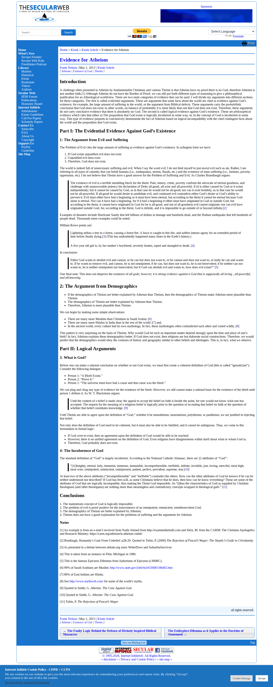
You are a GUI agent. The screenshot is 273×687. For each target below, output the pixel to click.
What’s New (26, 53)
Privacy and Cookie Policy (138, 659)
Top (252, 642)
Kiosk (25, 78)
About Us (27, 136)
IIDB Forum (29, 96)
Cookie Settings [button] (241, 678)
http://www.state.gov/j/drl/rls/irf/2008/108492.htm (141, 567)
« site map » (164, 659)
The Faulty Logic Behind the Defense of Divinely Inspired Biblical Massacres (109, 632)
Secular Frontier (31, 57)
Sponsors (206, 6)
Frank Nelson (68, 67)
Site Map (24, 154)
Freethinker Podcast (33, 64)
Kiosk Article (90, 50)
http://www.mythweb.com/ (86, 581)
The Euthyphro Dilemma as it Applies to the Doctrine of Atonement (205, 632)
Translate (238, 36)
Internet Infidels (29, 107)
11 (224, 487)
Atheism (66, 71)
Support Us (26, 143)
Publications (29, 100)
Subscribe (27, 129)
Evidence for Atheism (84, 60)
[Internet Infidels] (44, 21)
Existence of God (82, 71)
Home (22, 50)
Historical (27, 75)
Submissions (29, 111)
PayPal (25, 147)
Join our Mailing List (133, 642)
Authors (26, 89)
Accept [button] (262, 678)
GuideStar (27, 150)
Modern (26, 71)
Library (23, 68)
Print (251, 43)
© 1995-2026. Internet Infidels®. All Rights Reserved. (136, 655)
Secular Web (26, 93)
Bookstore (27, 82)
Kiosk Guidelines (32, 114)
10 (186, 469)
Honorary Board (31, 103)
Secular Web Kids (32, 60)
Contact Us (25, 125)
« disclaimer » (110, 659)
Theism (99, 71)
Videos (25, 85)
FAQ (24, 132)
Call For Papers (31, 118)
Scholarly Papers (32, 121)
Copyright (27, 139)
